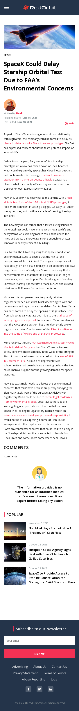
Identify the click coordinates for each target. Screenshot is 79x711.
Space (7, 55)
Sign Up (39, 653)
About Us (39, 667)
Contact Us (59, 667)
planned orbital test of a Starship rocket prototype (33, 143)
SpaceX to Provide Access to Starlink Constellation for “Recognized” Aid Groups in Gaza (52, 577)
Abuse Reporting (33, 679)
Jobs (54, 679)
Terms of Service (54, 673)
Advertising (20, 667)
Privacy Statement (25, 673)
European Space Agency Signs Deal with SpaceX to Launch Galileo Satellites (50, 554)
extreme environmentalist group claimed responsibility (36, 415)
